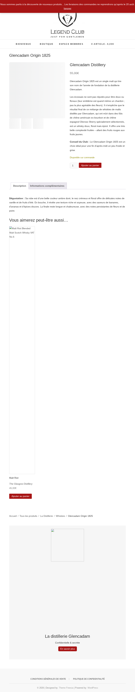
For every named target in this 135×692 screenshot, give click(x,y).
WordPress (93, 688)
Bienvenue (23, 44)
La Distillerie (46, 516)
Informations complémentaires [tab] (47, 185)
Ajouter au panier (90, 165)
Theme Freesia (66, 688)
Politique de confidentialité (89, 679)
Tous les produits (28, 516)
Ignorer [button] (67, 8)
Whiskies (60, 516)
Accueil (13, 516)
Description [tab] (19, 185)
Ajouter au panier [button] (20, 496)
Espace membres (71, 44)
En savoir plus (67, 648)
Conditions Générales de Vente (48, 679)
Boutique (46, 44)
